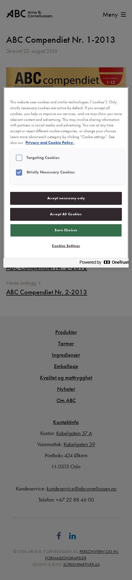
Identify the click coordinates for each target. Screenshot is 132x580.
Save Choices (66, 230)
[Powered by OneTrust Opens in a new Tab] (102, 264)
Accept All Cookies (66, 214)
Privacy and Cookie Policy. (49, 142)
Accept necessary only (66, 198)
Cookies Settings (66, 246)
